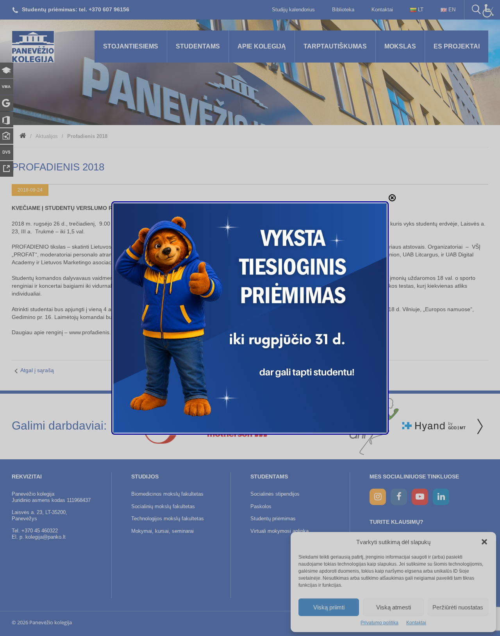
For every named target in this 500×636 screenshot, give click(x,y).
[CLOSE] (392, 198)
